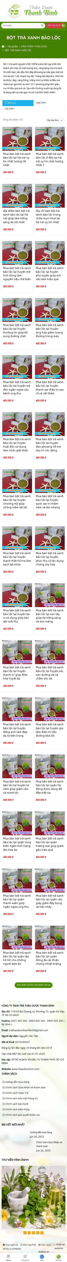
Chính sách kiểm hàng (17, 1109)
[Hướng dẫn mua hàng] (15, 1132)
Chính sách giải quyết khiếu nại (22, 1114)
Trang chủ (25, 1260)
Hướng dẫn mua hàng (17, 1081)
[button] (25, 1232)
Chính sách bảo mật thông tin (21, 1098)
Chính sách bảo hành (17, 1103)
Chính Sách (9, 1074)
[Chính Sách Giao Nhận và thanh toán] (18, 1146)
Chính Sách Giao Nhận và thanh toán (25, 1087)
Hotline (59, 1260)
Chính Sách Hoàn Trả (16, 1092)
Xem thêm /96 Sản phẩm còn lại (33, 985)
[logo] (32, 18)
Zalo (42, 1260)
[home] (3, 47)
